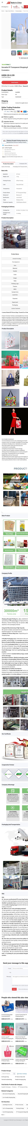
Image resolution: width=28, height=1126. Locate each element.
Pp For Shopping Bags (8, 1108)
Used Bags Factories (7, 1104)
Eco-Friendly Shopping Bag (9, 1097)
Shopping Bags (18, 11)
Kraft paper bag (5, 1076)
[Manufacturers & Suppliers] (14, 2)
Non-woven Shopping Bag (9, 1093)
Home (2, 11)
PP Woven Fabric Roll (20, 1076)
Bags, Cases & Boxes (10, 11)
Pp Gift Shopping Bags (8, 1112)
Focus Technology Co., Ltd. (18, 1120)
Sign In (3, 156)
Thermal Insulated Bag (6, 1079)
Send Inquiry (14, 82)
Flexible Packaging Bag (20, 1079)
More (2, 1114)
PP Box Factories (19, 1104)
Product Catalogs (22, 1073)
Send (14, 989)
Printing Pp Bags (20, 1108)
